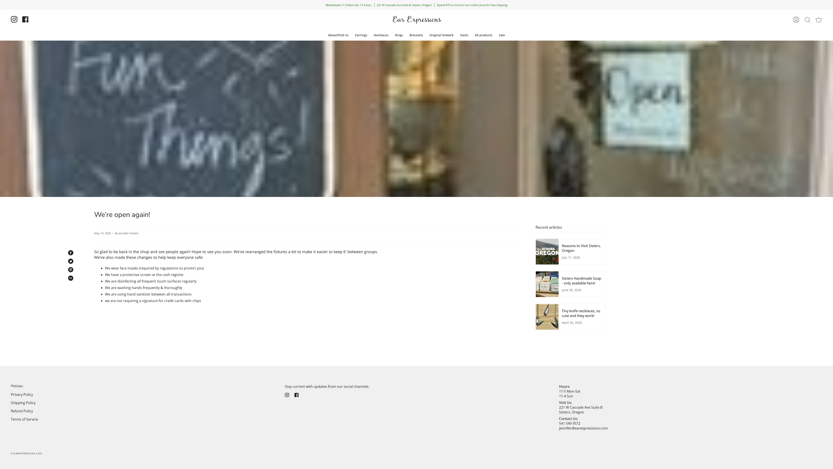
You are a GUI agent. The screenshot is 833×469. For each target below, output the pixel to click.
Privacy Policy (22, 394)
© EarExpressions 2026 (26, 453)
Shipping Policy (23, 402)
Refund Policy (22, 411)
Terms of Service (24, 419)
